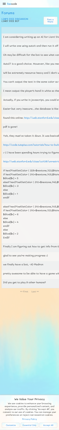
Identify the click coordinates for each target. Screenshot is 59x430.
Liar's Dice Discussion (15, 19)
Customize (11, 425)
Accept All (48, 425)
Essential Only (29, 425)
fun (12, 3)
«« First (24, 291)
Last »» (35, 291)
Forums (8, 12)
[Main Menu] (4, 4)
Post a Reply (50, 20)
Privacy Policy (29, 419)
